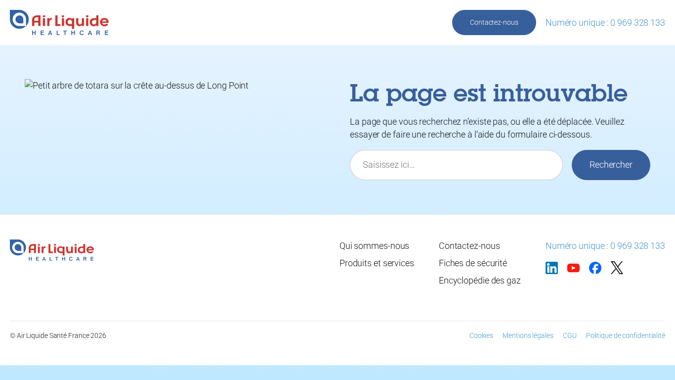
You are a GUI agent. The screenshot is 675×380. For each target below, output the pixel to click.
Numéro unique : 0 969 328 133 (605, 22)
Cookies (481, 335)
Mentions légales (528, 335)
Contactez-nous (494, 22)
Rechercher (611, 164)
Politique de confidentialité (625, 335)
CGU (570, 335)
